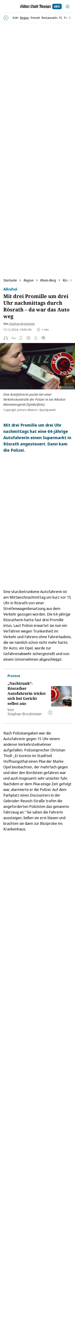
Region (29, 280)
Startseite (10, 280)
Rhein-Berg (48, 280)
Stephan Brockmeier (22, 324)
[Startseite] (35, 6)
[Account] (67, 6)
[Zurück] (6, 17)
